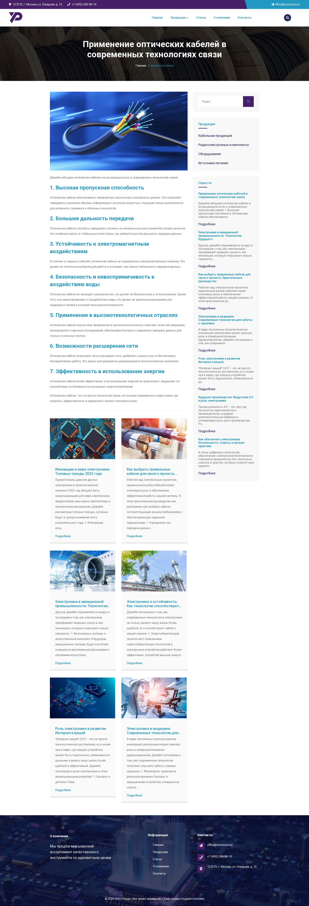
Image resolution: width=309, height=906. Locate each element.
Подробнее (63, 536)
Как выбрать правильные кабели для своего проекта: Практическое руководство (151, 473)
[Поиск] (287, 17)
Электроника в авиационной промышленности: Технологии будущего (81, 605)
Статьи (201, 17)
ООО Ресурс (123, 898)
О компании (222, 17)
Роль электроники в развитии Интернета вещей (80, 730)
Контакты (244, 17)
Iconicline (198, 898)
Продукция (178, 17)
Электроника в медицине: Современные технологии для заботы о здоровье (152, 732)
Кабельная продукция (215, 136)
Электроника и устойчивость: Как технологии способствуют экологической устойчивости (153, 605)
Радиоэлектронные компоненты (223, 145)
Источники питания (213, 163)
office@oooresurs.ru (287, 4)
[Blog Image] (82, 438)
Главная (157, 17)
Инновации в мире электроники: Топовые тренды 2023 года (82, 471)
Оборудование (209, 154)
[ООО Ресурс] (15, 17)
